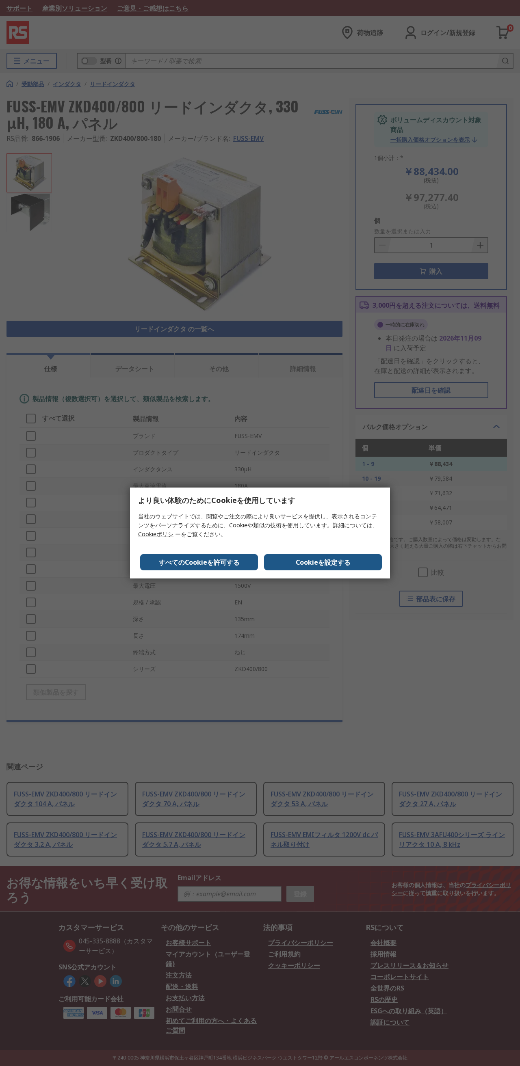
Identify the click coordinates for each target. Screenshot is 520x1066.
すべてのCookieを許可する (199, 562)
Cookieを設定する (323, 562)
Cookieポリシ (155, 534)
